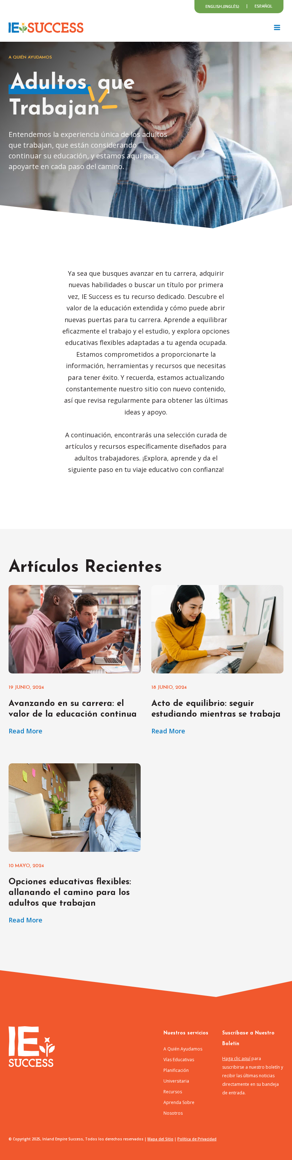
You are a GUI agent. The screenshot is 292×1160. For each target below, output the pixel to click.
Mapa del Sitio (160, 1138)
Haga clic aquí (236, 1058)
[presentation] (75, 629)
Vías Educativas (178, 1060)
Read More (25, 731)
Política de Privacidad (197, 1138)
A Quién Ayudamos (182, 1049)
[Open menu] (276, 27)
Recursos (172, 1092)
